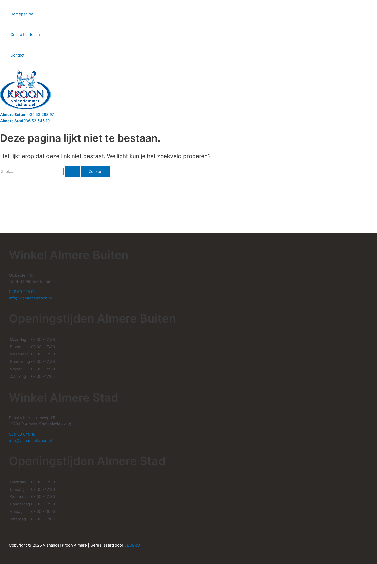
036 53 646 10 (25, 120)
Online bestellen (25, 34)
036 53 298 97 (27, 114)
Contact (17, 55)
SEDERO (132, 545)
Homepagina (21, 14)
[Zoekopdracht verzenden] (72, 171)
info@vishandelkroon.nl (30, 298)
